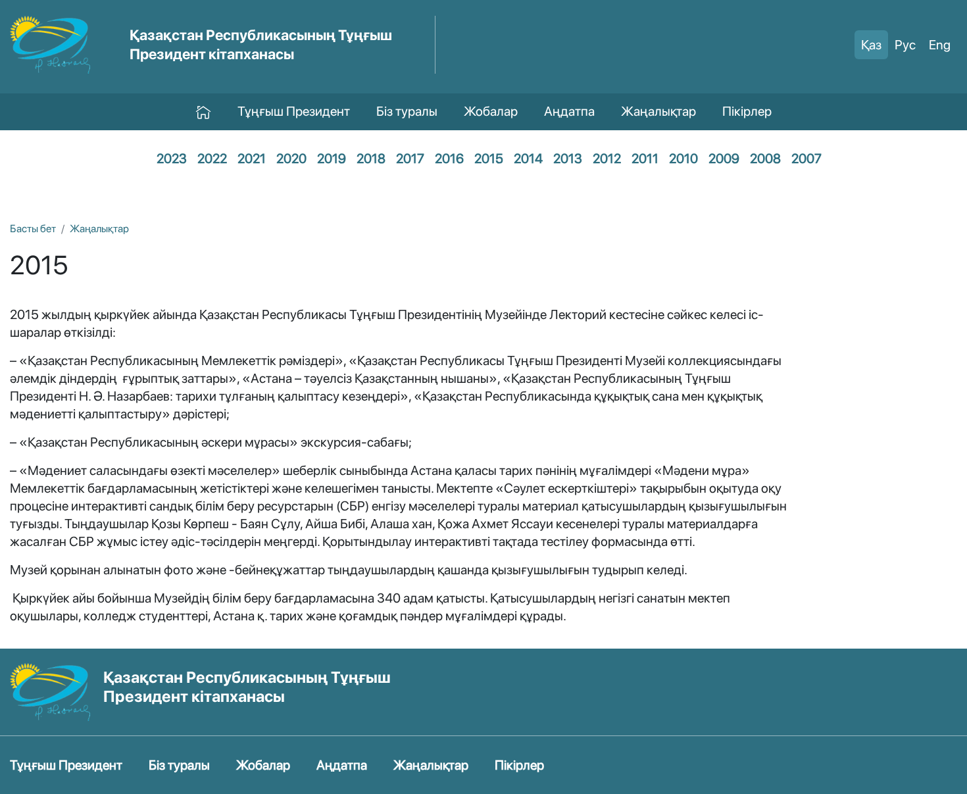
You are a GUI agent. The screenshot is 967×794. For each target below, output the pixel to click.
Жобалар (491, 111)
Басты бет (33, 228)
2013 (567, 158)
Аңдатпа (569, 111)
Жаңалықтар (658, 111)
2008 (765, 158)
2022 (212, 158)
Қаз (871, 45)
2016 (449, 158)
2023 (172, 158)
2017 (410, 158)
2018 (371, 158)
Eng (940, 45)
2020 (291, 158)
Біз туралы (406, 111)
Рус (905, 45)
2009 (723, 158)
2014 (528, 158)
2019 (331, 158)
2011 (645, 158)
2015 (488, 158)
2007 (806, 158)
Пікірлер (747, 111)
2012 (607, 158)
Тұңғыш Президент (293, 111)
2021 (251, 158)
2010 (683, 158)
